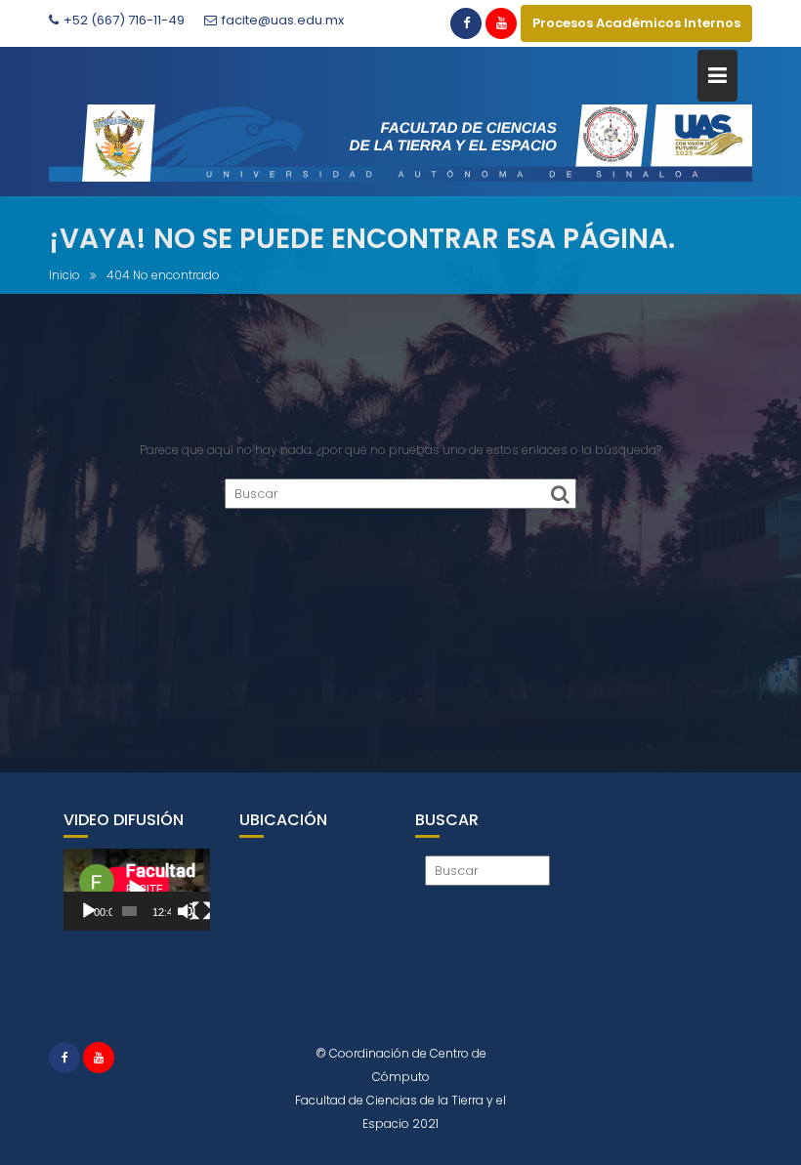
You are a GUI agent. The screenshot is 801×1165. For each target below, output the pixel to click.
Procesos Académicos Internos (636, 23)
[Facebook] (466, 23)
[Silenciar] (186, 911)
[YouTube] (501, 23)
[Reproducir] (89, 911)
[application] (136, 890)
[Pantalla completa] (201, 911)
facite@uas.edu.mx (283, 20)
